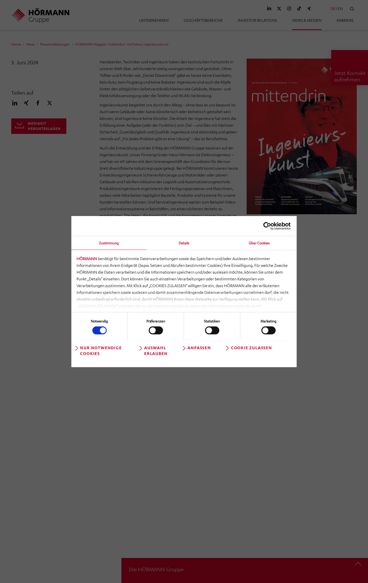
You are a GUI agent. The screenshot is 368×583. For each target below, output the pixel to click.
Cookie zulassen (251, 347)
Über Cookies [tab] (259, 242)
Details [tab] (184, 242)
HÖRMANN (87, 258)
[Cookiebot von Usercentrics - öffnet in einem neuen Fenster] (269, 226)
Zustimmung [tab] (109, 242)
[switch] (156, 330)
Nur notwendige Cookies (101, 350)
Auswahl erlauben (155, 350)
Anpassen (199, 347)
